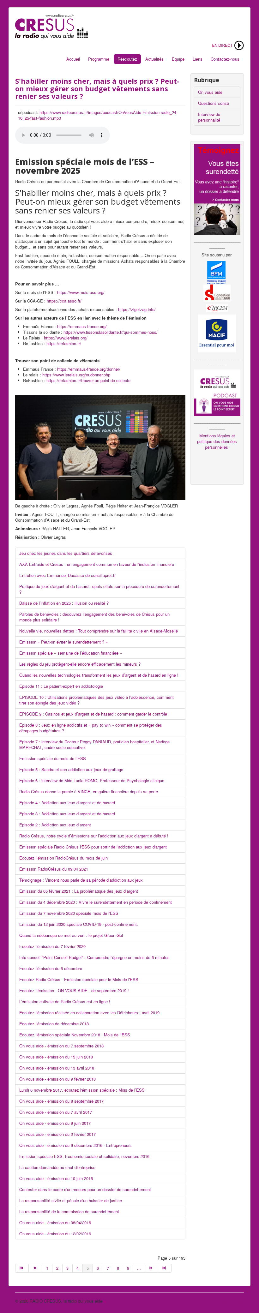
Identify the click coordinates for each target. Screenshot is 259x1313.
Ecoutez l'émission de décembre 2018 (54, 1024)
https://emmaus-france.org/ (82, 326)
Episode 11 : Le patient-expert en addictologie (61, 686)
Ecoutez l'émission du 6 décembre (50, 968)
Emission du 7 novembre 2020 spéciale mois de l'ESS (68, 913)
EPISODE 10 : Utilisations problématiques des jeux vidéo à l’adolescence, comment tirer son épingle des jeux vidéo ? (96, 700)
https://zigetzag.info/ (137, 309)
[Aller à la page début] (22, 1268)
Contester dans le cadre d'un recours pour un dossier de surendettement (85, 1189)
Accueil (73, 59)
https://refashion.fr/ (63, 343)
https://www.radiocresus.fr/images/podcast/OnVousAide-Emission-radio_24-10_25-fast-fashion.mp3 (98, 115)
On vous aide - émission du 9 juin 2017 (55, 1123)
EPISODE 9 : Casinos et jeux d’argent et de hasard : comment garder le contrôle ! (94, 714)
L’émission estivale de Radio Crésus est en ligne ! (65, 1001)
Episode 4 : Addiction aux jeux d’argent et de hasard (67, 803)
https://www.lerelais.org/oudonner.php (76, 375)
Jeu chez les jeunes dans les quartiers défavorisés (65, 553)
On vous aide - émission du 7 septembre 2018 (61, 1046)
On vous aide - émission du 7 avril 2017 (55, 1112)
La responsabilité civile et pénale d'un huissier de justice (70, 1200)
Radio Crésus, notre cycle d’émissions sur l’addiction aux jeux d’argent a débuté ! (93, 836)
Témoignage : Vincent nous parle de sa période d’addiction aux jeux (81, 880)
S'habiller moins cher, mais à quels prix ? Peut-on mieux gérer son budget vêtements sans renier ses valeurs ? (97, 88)
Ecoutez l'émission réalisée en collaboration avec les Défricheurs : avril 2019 (89, 1013)
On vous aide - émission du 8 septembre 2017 (61, 1101)
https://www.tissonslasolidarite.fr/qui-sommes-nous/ (110, 332)
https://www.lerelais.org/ (65, 338)
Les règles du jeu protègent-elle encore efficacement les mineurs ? (80, 664)
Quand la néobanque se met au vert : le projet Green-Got (71, 935)
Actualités (154, 59)
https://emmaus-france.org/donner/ (88, 369)
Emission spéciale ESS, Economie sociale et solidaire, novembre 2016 (84, 1156)
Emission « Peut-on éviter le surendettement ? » (63, 642)
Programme (98, 59)
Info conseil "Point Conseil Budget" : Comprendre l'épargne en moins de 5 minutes (94, 957)
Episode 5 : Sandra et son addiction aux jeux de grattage (71, 769)
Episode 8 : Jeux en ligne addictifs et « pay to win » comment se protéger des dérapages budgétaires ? (90, 728)
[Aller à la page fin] (165, 1268)
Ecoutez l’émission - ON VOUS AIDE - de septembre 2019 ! (74, 990)
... (139, 1268)
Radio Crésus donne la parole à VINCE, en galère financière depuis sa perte (88, 791)
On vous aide (210, 92)
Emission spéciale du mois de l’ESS (52, 758)
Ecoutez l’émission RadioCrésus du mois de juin (63, 858)
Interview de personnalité (209, 117)
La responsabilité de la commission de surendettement (69, 1211)
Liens (197, 59)
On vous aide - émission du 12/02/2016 (55, 1234)
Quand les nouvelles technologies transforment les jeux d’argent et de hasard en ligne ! (98, 675)
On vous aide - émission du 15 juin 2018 (56, 1057)
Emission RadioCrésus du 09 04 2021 (53, 869)
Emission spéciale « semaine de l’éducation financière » (70, 653)
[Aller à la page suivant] (151, 1268)
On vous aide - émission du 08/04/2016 (55, 1223)
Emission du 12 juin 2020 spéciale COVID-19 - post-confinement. (78, 924)
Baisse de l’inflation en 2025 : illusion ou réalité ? (64, 603)
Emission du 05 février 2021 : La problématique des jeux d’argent (78, 891)
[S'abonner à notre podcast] (217, 392)
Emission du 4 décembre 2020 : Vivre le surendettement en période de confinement (95, 902)
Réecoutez (127, 59)
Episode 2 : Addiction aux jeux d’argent (55, 825)
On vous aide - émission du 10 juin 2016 (56, 1178)
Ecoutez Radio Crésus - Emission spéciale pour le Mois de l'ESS (79, 979)
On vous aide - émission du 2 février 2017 (57, 1134)
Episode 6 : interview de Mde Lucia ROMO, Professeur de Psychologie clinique (91, 780)
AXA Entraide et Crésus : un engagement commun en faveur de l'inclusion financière (96, 564)
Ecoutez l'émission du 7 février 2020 (52, 946)
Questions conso (213, 103)
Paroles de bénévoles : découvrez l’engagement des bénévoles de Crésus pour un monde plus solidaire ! (94, 617)
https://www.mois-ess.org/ (81, 292)
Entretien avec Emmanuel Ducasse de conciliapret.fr (67, 575)
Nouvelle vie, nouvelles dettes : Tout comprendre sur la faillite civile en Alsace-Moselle (98, 631)
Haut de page (232, 1301)
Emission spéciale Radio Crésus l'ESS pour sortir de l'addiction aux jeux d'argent (93, 847)
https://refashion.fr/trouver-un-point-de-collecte (88, 380)
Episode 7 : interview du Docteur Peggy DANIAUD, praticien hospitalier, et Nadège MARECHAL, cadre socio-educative (94, 744)
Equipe (178, 59)
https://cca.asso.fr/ (64, 301)
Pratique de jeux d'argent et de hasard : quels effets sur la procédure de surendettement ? (99, 589)
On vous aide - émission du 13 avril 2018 (56, 1068)
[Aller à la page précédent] (35, 1268)
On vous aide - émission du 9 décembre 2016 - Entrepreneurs (75, 1145)
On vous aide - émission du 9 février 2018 (57, 1079)
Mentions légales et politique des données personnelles (217, 441)
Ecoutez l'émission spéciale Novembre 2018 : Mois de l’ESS (74, 1035)
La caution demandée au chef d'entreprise (57, 1167)
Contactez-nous (225, 59)
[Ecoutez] (227, 45)
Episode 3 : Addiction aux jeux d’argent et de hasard (67, 814)
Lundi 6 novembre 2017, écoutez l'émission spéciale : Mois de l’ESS (82, 1090)
